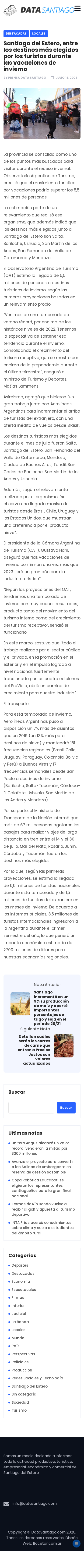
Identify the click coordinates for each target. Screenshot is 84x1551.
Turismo (19, 1410)
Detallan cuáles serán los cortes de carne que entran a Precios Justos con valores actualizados (34, 1050)
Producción (22, 1370)
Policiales (20, 1362)
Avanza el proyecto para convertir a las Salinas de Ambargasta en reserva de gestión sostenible (43, 1167)
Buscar (16, 1092)
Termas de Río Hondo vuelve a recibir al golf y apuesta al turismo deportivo (43, 1209)
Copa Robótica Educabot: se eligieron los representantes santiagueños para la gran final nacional (41, 1188)
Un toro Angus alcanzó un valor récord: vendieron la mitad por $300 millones (40, 1148)
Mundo (18, 1337)
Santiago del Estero (30, 1386)
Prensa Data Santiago (27, 78)
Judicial (19, 1313)
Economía (21, 1281)
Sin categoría (24, 1394)
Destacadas (16, 33)
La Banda (20, 1321)
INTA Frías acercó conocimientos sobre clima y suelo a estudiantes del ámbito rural (43, 1228)
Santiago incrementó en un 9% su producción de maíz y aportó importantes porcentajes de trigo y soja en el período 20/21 (51, 1008)
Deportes (20, 1265)
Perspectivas (23, 1354)
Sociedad (20, 1402)
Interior (18, 1305)
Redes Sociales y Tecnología (37, 1378)
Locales (39, 33)
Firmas (18, 1297)
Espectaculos (24, 1289)
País (16, 1345)
